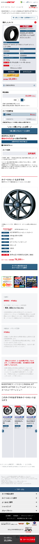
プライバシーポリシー (27, 515)
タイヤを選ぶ (28, 464)
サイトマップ (10, 518)
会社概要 (8, 515)
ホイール (7, 7)
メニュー (13, 7)
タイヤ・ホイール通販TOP (7, 464)
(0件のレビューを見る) (16, 68)
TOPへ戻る (20, 489)
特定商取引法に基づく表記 (24, 518)
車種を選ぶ (19, 464)
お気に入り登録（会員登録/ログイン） (25, 17)
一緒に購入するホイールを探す (19, 131)
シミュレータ (19, 7)
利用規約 (15, 515)
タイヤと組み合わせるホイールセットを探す (19, 266)
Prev (3, 431)
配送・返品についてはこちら (14, 308)
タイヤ (2, 7)
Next (36, 431)
